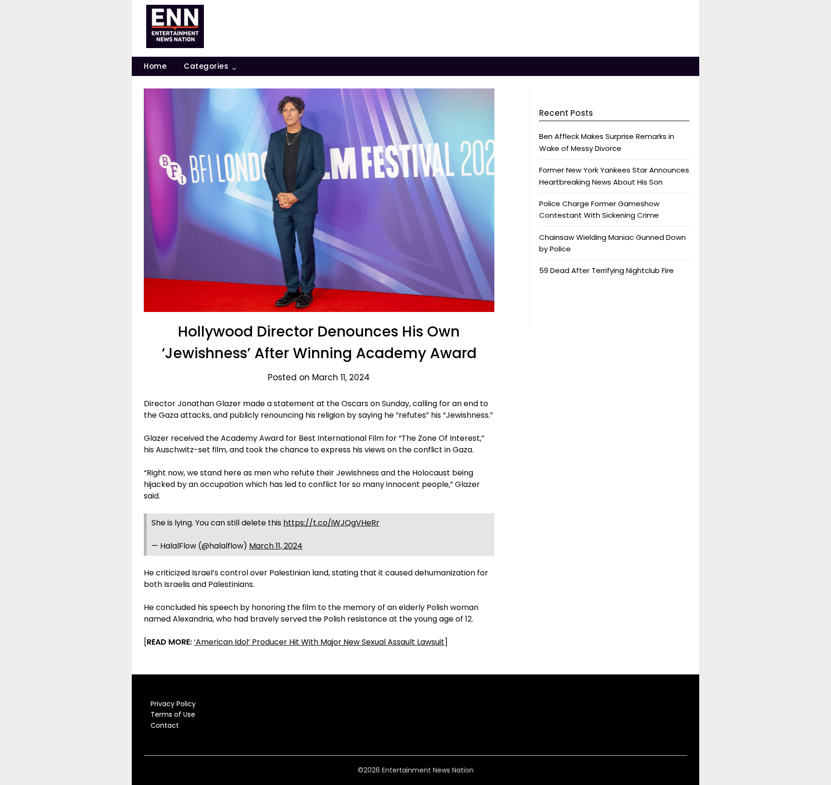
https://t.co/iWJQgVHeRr (331, 522)
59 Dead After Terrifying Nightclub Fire (606, 270)
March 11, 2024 (275, 545)
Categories (206, 66)
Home (155, 66)
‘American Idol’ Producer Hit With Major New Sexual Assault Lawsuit (319, 642)
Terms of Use (173, 714)
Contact (165, 725)
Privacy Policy (173, 704)
